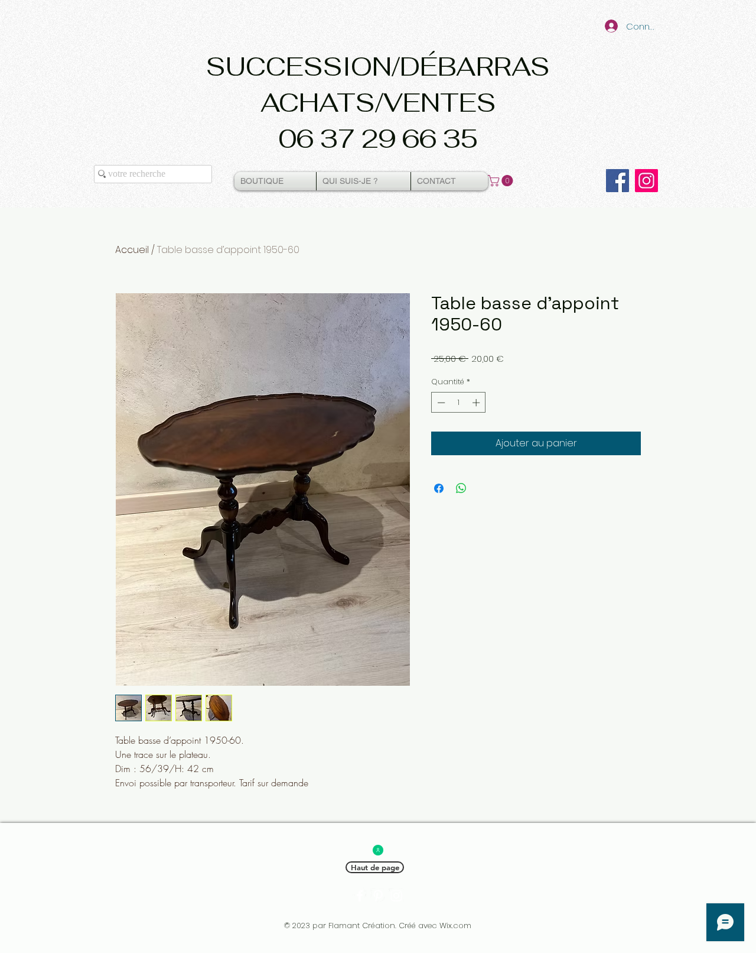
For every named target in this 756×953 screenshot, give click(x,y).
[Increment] (477, 403)
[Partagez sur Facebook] (439, 488)
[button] (502, 180)
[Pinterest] (378, 895)
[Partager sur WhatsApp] (461, 488)
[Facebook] (617, 180)
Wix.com (455, 925)
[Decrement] (440, 403)
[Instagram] (646, 180)
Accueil (132, 250)
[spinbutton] (458, 403)
